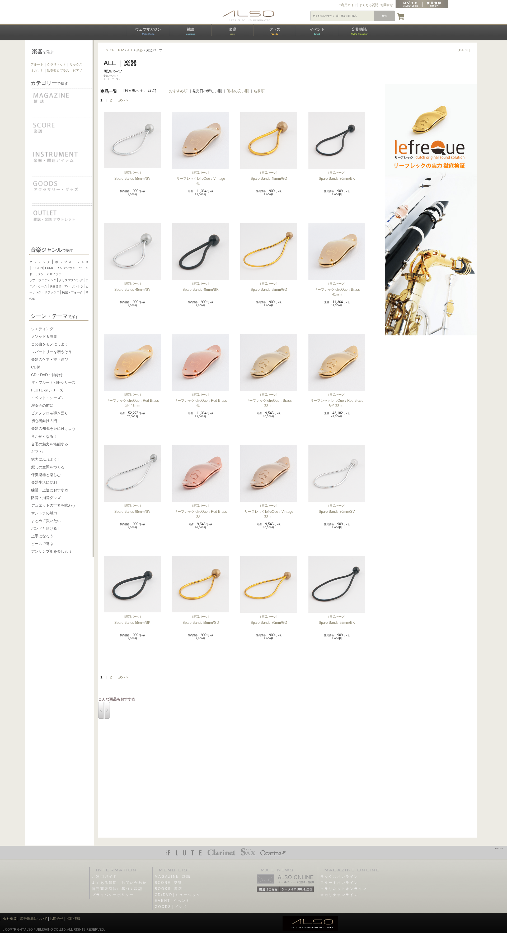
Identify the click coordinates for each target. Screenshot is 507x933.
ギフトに (38, 452)
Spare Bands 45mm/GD (269, 179)
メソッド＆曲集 (44, 336)
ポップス (63, 262)
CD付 (35, 367)
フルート (37, 64)
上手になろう (42, 536)
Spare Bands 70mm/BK (337, 179)
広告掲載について (34, 919)
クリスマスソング (71, 280)
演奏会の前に (42, 405)
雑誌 (190, 31)
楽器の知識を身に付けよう (53, 428)
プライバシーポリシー (113, 895)
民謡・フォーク (72, 292)
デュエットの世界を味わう (53, 505)
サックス (76, 64)
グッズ (274, 31)
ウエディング (42, 329)
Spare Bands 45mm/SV (132, 290)
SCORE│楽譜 (168, 883)
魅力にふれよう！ (46, 459)
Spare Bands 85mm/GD (269, 290)
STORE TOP (115, 50)
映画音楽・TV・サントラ (66, 286)
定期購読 (359, 31)
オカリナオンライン (339, 895)
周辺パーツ (132, 172)
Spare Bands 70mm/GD (269, 623)
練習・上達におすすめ (49, 490)
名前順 (259, 91)
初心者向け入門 (44, 421)
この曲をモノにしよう (49, 344)
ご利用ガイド (347, 5)
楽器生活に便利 (44, 482)
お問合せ (386, 5)
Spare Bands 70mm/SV (337, 512)
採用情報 (73, 919)
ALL (130, 50)
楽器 (140, 50)
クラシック (40, 262)
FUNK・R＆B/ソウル (60, 268)
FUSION (37, 268)
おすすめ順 (178, 91)
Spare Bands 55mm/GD (200, 623)
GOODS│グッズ (171, 907)
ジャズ (81, 262)
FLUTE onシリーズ (47, 390)
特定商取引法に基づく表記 (117, 889)
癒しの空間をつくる (47, 467)
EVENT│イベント (172, 901)
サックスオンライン (339, 877)
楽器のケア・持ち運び (49, 359)
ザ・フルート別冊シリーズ (53, 382)
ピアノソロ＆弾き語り (49, 413)
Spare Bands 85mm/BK (337, 623)
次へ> (123, 100)
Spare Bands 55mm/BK (132, 623)
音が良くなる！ (44, 436)
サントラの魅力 (44, 513)
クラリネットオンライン (343, 889)
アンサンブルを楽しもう (51, 551)
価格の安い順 (238, 91)
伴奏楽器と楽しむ (46, 475)
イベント (317, 31)
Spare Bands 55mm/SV (132, 179)
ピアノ (77, 70)
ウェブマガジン (148, 31)
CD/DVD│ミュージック (178, 895)
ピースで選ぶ (42, 544)
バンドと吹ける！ (46, 528)
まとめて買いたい (46, 521)
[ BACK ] (464, 50)
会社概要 (10, 919)
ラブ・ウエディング (43, 280)
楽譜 (232, 31)
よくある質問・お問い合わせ (119, 883)
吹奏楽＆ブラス (58, 70)
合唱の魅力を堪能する (49, 444)
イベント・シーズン (47, 398)
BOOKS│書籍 (168, 889)
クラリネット (56, 64)
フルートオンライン (339, 883)
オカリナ (37, 70)
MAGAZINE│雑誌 (173, 877)
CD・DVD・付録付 (47, 375)
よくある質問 (368, 5)
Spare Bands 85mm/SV (132, 512)
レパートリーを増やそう (51, 352)
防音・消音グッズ (46, 498)
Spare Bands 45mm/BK (200, 290)
